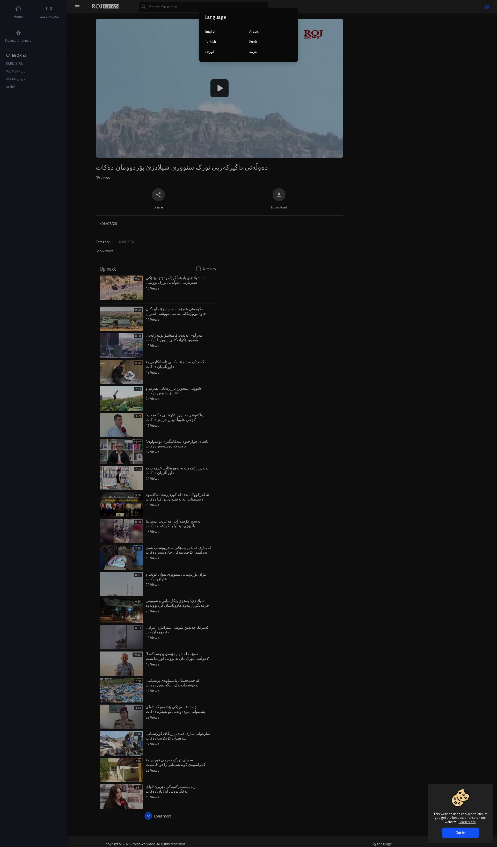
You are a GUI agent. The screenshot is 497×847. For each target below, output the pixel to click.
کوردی (209, 51)
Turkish (210, 41)
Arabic (254, 31)
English (210, 31)
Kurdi (253, 41)
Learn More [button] (467, 821)
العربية (254, 51)
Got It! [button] (460, 832)
